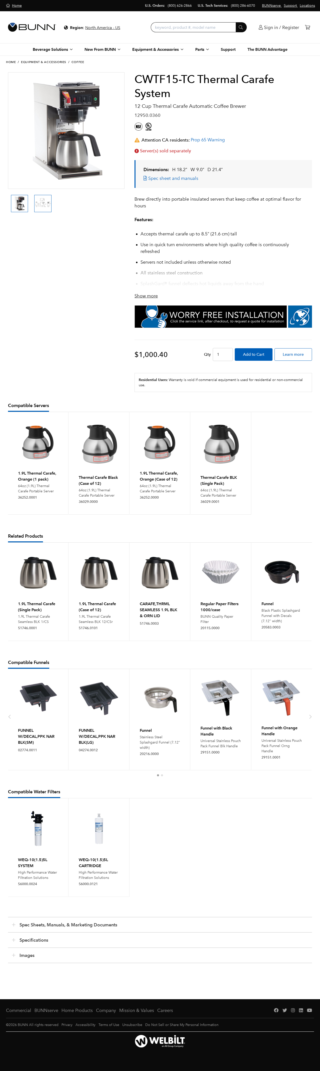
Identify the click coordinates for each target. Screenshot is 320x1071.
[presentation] (9, 199)
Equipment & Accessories (43, 62)
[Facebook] (276, 1010)
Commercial (18, 1010)
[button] (158, 775)
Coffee (78, 62)
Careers (165, 1010)
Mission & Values (136, 1010)
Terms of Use (108, 1025)
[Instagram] (293, 1010)
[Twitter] (284, 1010)
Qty (207, 354)
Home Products (77, 1010)
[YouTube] (309, 1010)
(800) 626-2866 (180, 6)
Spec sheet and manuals (172, 178)
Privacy (67, 1025)
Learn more (293, 354)
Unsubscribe (132, 1025)
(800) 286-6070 (243, 6)
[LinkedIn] (301, 1010)
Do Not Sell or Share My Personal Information (181, 1025)
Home (11, 62)
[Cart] (307, 27)
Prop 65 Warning (208, 140)
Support (228, 49)
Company (106, 1010)
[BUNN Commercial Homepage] (32, 27)
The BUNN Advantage (268, 49)
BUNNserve (46, 1010)
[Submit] (241, 27)
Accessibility (86, 1025)
